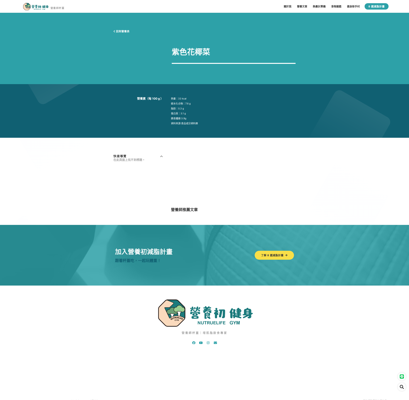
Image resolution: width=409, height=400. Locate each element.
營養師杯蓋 (57, 8)
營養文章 (302, 6)
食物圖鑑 (336, 6)
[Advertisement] (233, 176)
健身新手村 (353, 6)
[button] (161, 156)
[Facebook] (194, 343)
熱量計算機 (319, 6)
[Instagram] (208, 343)
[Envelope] (215, 343)
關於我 (287, 6)
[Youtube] (201, 343)
